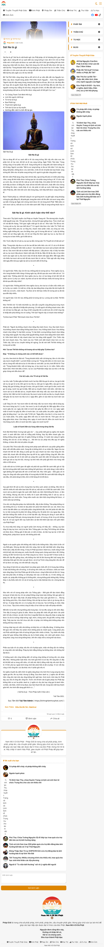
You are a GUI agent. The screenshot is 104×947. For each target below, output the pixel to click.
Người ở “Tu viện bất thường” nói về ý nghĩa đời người (32, 864)
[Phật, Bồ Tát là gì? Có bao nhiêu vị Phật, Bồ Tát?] (72, 73)
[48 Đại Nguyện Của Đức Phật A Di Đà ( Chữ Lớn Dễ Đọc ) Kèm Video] (72, 64)
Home (7, 39)
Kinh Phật (35, 10)
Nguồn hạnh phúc (17, 773)
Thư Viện (85, 10)
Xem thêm (75, 95)
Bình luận (32, 718)
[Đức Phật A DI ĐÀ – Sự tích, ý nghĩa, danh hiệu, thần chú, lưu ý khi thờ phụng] (72, 89)
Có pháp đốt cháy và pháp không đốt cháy (27, 766)
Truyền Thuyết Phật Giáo (16, 10)
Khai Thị (72, 10)
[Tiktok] (100, 15)
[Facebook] (92, 15)
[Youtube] (96, 15)
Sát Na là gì (16, 39)
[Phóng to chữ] (11, 52)
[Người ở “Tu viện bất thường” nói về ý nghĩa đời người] (5, 868)
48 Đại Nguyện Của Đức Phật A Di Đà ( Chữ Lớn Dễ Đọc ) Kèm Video (87, 63)
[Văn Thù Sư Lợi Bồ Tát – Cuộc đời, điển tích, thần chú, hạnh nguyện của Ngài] (72, 80)
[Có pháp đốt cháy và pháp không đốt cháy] (5, 770)
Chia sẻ (56, 718)
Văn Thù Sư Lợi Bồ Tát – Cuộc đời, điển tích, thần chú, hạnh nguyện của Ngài (88, 79)
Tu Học (96, 10)
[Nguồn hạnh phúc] (5, 776)
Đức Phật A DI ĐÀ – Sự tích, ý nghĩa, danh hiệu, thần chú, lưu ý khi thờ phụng (88, 88)
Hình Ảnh (9, 15)
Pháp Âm (48, 10)
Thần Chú (61, 10)
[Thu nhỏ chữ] (5, 52)
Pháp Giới (10, 43)
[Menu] (100, 3)
